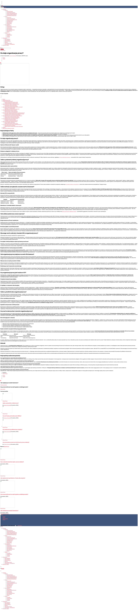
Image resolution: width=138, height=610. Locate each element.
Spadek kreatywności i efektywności (11, 123)
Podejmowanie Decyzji (11, 26)
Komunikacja (9, 28)
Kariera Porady (10, 11)
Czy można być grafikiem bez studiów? (12, 429)
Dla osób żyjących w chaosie (10, 125)
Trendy (8, 37)
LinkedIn (8, 33)
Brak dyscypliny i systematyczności (11, 111)
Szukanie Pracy (10, 20)
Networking (9, 23)
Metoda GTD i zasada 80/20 (10, 107)
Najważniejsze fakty (6, 100)
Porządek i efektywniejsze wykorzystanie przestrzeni (14, 113)
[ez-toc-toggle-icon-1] (69, 96)
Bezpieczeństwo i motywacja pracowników (12, 114)
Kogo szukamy (8, 41)
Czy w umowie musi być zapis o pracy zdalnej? (12, 461)
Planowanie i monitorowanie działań (11, 106)
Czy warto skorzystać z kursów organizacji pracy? (12, 124)
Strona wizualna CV (11, 18)
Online (6, 32)
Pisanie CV (9, 17)
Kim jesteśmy (7, 39)
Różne (8, 31)
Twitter (8, 36)
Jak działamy (7, 40)
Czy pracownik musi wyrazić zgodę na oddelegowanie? (14, 494)
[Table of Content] (69, 96)
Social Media (9, 34)
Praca (6, 16)
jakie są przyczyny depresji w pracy (69, 211)
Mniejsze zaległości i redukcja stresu (11, 103)
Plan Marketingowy (11, 29)
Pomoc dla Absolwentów (12, 13)
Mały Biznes (9, 30)
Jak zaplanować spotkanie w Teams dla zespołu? (12, 478)
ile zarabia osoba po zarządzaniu (72, 184)
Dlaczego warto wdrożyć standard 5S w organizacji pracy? (14, 112)
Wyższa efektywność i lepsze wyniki (11, 102)
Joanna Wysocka (12, 55)
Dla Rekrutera (9, 21)
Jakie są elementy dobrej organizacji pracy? (11, 104)
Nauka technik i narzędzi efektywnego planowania (14, 126)
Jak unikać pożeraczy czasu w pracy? (10, 109)
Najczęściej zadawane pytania (8, 128)
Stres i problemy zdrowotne (10, 122)
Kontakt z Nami (6, 45)
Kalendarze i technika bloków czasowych (12, 108)
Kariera (6, 10)
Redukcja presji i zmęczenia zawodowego (12, 117)
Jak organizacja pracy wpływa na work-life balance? (12, 115)
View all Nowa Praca (4, 513)
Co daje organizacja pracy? (8, 101)
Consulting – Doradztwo (10, 44)
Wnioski (4, 127)
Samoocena (9, 27)
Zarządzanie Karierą (11, 12)
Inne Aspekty (7, 24)
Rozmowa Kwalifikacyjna (12, 19)
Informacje (5, 38)
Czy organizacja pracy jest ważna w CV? (10, 118)
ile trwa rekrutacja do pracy (64, 157)
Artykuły (4, 9)
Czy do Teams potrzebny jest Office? (12, 415)
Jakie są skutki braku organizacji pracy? (10, 121)
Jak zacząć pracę (8, 43)
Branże (6, 42)
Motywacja (9, 25)
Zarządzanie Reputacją (11, 15)
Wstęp (4, 99)
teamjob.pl (20, 525)
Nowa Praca (9, 22)
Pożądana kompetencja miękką (10, 119)
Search (2, 49)
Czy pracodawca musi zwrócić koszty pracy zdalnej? (16, 442)
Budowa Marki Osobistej (12, 14)
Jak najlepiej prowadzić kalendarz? (9, 510)
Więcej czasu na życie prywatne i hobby (12, 116)
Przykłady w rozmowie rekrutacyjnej (11, 120)
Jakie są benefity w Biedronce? (11, 403)
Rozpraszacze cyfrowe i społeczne (11, 110)
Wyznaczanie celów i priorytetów (11, 105)
